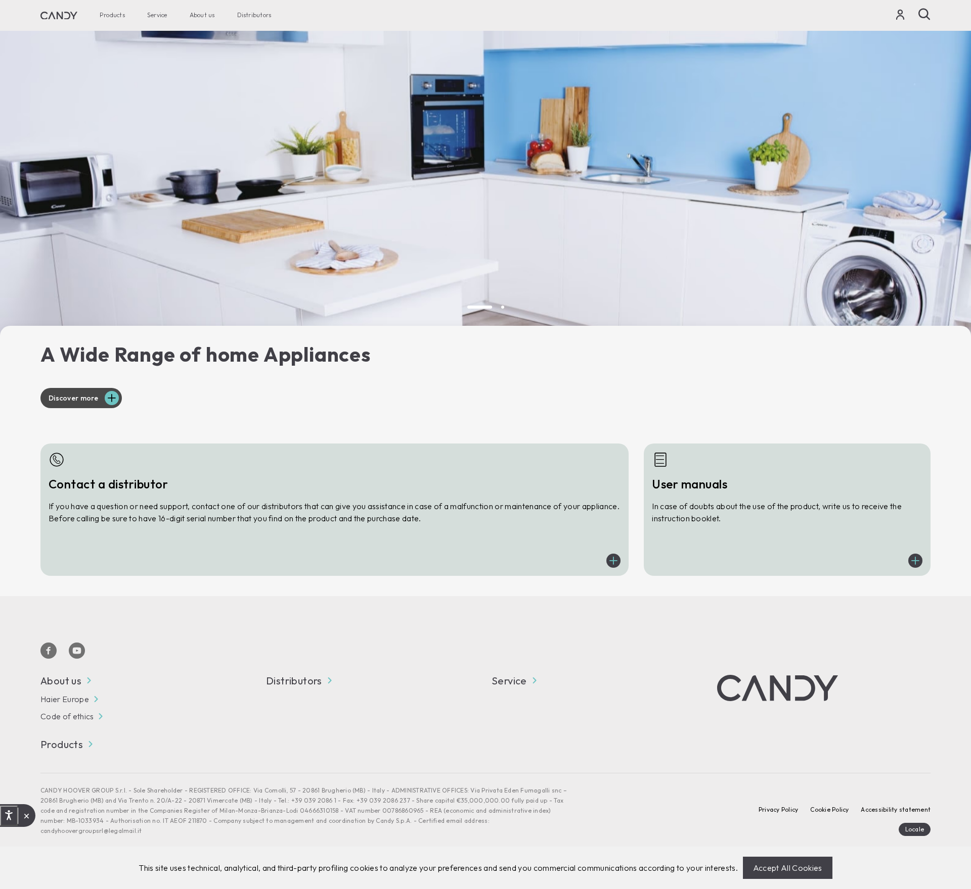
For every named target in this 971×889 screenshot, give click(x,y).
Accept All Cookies (787, 868)
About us (202, 15)
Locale (914, 829)
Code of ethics (67, 716)
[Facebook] (48, 651)
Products (112, 15)
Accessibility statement (896, 809)
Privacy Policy (778, 809)
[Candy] (58, 16)
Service (157, 15)
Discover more (74, 398)
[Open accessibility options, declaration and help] (9, 815)
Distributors (254, 15)
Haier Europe (64, 699)
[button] (479, 307)
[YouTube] (77, 651)
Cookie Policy (829, 809)
